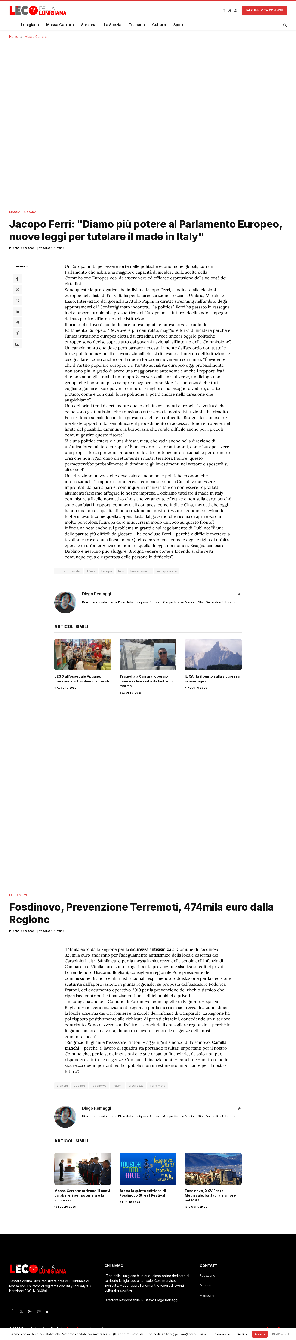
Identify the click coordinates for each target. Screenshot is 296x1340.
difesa (91, 571)
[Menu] (12, 25)
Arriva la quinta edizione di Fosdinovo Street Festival (143, 1193)
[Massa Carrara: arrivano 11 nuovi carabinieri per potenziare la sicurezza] (82, 1169)
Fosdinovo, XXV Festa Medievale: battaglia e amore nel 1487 (210, 1195)
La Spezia (112, 24)
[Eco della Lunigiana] (38, 10)
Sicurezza (136, 1085)
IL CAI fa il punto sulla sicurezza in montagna (212, 678)
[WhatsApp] (17, 300)
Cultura (159, 24)
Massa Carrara (60, 24)
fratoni (117, 1085)
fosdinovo (99, 1085)
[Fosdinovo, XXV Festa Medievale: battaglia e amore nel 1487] (213, 1169)
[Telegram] (17, 322)
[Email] (17, 343)
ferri (121, 571)
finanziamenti (140, 571)
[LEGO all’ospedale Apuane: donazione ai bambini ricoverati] (82, 654)
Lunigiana (30, 24)
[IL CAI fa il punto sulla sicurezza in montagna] (213, 654)
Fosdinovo (19, 895)
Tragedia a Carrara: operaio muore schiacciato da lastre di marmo (146, 681)
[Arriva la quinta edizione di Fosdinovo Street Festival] (148, 1169)
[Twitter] (17, 289)
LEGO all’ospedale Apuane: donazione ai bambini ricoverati (81, 678)
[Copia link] (17, 333)
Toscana (137, 24)
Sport (178, 24)
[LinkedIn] (17, 311)
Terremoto (158, 1085)
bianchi (62, 1085)
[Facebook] (17, 278)
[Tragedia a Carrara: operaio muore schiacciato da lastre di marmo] (148, 654)
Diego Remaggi (22, 248)
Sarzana (88, 24)
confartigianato (68, 571)
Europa (106, 571)
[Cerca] (284, 25)
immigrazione (167, 571)
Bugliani (80, 1085)
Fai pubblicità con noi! (264, 10)
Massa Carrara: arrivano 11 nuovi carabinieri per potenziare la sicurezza (82, 1195)
